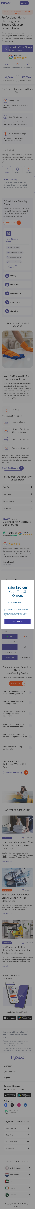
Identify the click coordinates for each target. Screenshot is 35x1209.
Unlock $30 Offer (17, 621)
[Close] (31, 582)
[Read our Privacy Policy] (29, 614)
